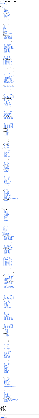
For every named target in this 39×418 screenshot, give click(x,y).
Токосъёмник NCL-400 (6, 142)
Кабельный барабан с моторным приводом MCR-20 (9, 287)
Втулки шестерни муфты (6, 16)
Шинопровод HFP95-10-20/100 (7, 57)
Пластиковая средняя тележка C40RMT (8, 113)
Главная (2, 7)
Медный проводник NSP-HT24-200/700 (8, 284)
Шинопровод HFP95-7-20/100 (7, 53)
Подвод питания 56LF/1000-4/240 (7, 157)
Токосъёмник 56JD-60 (6, 129)
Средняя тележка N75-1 (6, 305)
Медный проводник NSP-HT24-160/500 (8, 283)
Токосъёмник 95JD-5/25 (6, 133)
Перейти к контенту (2, 0)
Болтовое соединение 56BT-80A (7, 152)
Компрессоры (4, 29)
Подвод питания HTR (6, 196)
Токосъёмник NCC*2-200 (6, 145)
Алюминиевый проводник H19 (7, 72)
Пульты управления (6, 25)
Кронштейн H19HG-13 (6, 172)
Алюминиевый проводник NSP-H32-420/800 (8, 77)
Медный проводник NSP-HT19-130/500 (8, 271)
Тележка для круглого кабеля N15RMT (7, 104)
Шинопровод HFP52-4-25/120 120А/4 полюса (8, 44)
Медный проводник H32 (6, 74)
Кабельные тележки (6, 225)
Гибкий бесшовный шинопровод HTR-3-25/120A (7, 62)
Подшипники (5, 217)
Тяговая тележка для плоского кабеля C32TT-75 (8, 308)
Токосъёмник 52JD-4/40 (6, 332)
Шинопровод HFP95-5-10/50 (7, 49)
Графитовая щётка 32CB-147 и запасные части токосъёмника (9, 177)
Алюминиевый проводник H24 (7, 273)
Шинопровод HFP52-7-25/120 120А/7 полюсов (8, 247)
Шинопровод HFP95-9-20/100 (7, 256)
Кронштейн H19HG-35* (6, 373)
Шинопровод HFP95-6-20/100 (7, 252)
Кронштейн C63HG (6, 202)
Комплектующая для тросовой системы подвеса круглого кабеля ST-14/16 (11, 399)
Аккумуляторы (5, 219)
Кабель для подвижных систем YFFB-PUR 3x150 (8, 126)
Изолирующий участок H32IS (7, 385)
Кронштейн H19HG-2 (6, 171)
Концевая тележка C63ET (6, 316)
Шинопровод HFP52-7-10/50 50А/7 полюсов (8, 45)
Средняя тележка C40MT (6, 313)
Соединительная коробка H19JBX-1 (7, 173)
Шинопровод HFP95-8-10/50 (7, 254)
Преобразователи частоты (6, 214)
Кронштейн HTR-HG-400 (6, 393)
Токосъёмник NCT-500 (6, 143)
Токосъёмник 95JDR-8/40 (6, 339)
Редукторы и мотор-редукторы (7, 14)
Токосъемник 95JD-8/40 (6, 335)
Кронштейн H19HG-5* (6, 372)
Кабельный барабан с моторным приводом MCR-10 (9, 86)
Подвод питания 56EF (6, 154)
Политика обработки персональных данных (7, 233)
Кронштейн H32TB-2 (6, 180)
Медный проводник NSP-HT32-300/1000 (8, 79)
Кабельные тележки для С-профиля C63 (8, 114)
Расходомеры (4, 30)
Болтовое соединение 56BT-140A (7, 153)
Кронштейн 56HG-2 (6, 162)
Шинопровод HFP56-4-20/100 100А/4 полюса (8, 239)
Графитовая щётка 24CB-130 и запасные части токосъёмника (9, 386)
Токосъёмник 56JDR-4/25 (6, 130)
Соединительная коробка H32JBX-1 (7, 381)
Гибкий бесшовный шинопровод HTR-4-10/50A (7, 264)
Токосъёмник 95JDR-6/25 (6, 338)
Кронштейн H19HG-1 (6, 371)
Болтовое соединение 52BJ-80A (7, 363)
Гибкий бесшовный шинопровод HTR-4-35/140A (7, 266)
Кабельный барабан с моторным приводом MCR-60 (9, 87)
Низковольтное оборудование (7, 210)
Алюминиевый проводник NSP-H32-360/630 (8, 277)
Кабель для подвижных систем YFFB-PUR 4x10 (8, 122)
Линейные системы (6, 215)
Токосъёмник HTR (6, 146)
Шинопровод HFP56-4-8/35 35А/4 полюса (8, 237)
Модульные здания (5, 230)
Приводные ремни (6, 22)
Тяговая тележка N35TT (6, 101)
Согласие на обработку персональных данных (7, 33)
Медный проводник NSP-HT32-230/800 (8, 279)
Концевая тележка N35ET (6, 303)
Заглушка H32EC (6, 184)
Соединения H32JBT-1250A (7, 183)
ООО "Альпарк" (3, 8)
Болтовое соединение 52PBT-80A (7, 163)
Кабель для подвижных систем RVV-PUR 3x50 (8, 118)
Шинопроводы (4, 227)
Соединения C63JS (6, 403)
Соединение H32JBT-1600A (7, 384)
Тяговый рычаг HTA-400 (6, 178)
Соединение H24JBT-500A (6, 188)
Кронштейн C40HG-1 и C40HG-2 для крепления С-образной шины (10, 400)
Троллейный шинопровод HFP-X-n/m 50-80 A (7, 259)
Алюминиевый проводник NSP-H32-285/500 (8, 76)
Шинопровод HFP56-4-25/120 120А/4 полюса (8, 39)
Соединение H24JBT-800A (6, 389)
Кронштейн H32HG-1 (6, 380)
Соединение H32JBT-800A (6, 182)
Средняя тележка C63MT (6, 115)
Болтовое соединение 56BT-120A (7, 353)
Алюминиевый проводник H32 (7, 73)
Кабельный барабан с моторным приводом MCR (8, 286)
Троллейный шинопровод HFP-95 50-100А (8, 249)
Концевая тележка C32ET (6, 109)
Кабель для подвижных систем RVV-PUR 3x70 (8, 319)
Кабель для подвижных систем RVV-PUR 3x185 (8, 321)
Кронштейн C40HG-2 (6, 401)
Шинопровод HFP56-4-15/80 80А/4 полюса (8, 38)
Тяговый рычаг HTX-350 (6, 170)
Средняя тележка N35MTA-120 (7, 100)
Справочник (3, 232)
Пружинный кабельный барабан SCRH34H (8, 93)
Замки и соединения (6, 20)
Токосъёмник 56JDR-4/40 (6, 331)
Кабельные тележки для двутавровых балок (8, 99)
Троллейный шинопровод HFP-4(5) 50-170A (7, 258)
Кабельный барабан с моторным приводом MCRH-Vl (9, 96)
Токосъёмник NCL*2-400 (6, 343)
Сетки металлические (6, 223)
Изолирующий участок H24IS (7, 390)
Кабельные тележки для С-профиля (7, 307)
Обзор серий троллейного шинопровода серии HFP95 (9, 48)
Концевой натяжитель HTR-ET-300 (7, 194)
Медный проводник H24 (6, 274)
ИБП (4, 218)
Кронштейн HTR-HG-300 (6, 192)
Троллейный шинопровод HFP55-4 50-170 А (7, 58)
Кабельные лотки (6, 211)
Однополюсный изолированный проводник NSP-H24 (9, 81)
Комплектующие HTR (6, 391)
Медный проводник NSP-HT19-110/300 (8, 70)
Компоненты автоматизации (7, 15)
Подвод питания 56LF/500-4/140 (7, 357)
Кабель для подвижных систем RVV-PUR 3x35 (8, 318)
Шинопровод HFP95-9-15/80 (7, 55)
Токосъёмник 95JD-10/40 (6, 336)
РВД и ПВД (4, 27)
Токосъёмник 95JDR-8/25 (6, 138)
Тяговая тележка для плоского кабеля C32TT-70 (8, 309)
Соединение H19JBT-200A (6, 174)
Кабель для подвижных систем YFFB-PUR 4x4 (8, 121)
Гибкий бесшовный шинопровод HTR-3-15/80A (7, 61)
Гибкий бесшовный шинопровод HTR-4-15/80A (7, 64)
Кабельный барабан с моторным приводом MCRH (9, 296)
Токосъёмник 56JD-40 (6, 329)
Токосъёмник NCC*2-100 (6, 140)
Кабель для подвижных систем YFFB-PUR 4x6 (8, 322)
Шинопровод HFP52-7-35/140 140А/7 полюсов (8, 47)
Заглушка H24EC (6, 189)
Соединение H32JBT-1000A (7, 383)
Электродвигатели (6, 216)
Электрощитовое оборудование (7, 213)
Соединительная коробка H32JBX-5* (7, 181)
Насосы (4, 228)
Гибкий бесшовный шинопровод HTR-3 (7, 60)
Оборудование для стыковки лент (7, 23)
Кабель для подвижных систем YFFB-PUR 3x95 (8, 125)
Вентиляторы (4, 28)
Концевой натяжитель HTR (6, 394)
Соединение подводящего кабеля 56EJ (7, 355)
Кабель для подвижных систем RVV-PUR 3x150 (8, 120)
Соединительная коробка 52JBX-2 (7, 161)
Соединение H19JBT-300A (6, 375)
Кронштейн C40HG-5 (6, 201)
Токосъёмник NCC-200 (6, 345)
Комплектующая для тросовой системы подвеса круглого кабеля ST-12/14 (11, 198)
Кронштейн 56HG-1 (6, 362)
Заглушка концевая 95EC (6, 168)
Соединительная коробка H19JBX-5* (7, 374)
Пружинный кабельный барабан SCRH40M (8, 295)
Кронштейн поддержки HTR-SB (7, 396)
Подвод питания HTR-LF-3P (7, 397)
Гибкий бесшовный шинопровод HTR (6, 260)
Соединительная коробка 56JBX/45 (7, 150)
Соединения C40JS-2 (6, 402)
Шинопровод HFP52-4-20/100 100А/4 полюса (8, 244)
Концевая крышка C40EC (6, 314)
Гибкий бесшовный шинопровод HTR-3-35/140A (7, 263)
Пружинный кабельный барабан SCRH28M (8, 293)
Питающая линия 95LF (6, 166)
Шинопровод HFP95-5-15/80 (7, 250)
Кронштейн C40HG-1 (6, 200)
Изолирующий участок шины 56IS (7, 358)
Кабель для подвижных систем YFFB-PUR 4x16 (8, 323)
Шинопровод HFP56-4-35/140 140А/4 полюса (8, 240)
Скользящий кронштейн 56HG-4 (7, 352)
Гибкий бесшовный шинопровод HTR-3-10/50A (7, 261)
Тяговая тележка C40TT (6, 112)
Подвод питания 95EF (6, 369)
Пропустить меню (2, 5)
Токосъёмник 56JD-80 (6, 330)
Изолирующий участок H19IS (7, 176)
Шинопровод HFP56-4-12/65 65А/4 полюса (8, 238)
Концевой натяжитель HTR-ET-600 (7, 195)
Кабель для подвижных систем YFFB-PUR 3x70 (8, 325)
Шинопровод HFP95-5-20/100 (7, 50)
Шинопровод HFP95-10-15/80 (7, 257)
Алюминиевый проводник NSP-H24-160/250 (8, 282)
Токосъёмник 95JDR (6, 136)
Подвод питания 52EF (6, 365)
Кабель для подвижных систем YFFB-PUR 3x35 (8, 324)
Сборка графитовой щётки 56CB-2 (7, 350)
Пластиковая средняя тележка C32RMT (8, 111)
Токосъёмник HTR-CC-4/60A (7, 147)
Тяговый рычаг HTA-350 (6, 379)
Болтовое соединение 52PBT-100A (7, 364)
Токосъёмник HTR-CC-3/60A (7, 347)
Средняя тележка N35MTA (6, 300)
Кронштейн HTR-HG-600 (6, 193)
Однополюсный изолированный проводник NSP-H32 (9, 75)
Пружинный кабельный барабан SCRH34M (8, 294)
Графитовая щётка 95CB (6, 368)
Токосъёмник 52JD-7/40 (6, 132)
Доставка (2, 404)
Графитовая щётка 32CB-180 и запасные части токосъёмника (9, 378)
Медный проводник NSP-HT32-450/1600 (8, 80)
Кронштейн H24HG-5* (6, 387)
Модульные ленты (6, 221)
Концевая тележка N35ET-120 (7, 103)
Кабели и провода (6, 10)
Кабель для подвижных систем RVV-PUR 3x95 (8, 119)
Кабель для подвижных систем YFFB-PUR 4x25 (8, 123)
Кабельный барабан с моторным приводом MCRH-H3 (9, 97)
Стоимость (2, 204)
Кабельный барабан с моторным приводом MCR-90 (9, 288)
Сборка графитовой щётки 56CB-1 (7, 149)
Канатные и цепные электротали (7, 26)
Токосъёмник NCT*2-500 (6, 344)
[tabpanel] (19, 406)
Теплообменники (5, 229)
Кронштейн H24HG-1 (6, 186)
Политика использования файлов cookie (7, 234)
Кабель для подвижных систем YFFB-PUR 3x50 (8, 124)
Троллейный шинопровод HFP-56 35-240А (8, 36)
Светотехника (5, 11)
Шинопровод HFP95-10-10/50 (7, 56)
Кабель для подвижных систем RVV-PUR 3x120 (8, 320)
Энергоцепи (4, 231)
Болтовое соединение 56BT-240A (7, 354)
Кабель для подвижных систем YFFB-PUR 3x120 (8, 326)
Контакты (2, 405)
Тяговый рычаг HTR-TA (6, 191)
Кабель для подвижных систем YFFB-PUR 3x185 (8, 327)
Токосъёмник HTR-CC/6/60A (7, 348)
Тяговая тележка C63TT (6, 315)
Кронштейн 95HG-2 (6, 167)
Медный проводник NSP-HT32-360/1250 (8, 280)
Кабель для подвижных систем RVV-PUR (8, 317)
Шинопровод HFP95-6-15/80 (7, 51)
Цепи (4, 222)
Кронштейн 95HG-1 (6, 367)
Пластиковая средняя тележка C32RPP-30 (8, 311)
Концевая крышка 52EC (6, 164)
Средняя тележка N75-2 (6, 105)
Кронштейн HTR (6, 392)
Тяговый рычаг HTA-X (6, 179)
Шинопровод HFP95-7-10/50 (7, 52)
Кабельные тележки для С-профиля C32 (8, 107)
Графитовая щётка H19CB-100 (7, 370)
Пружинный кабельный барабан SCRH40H (8, 94)
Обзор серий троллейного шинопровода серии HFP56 (9, 236)
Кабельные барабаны (6, 226)
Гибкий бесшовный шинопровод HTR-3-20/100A (7, 262)
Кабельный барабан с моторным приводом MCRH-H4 (9, 298)
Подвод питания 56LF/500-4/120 (7, 156)
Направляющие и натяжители (7, 21)
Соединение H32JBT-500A (6, 382)
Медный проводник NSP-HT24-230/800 (8, 84)
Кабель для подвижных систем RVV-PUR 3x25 (8, 117)
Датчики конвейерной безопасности (7, 224)
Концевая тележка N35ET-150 (7, 304)
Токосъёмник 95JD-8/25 (6, 134)
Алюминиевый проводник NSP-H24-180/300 (8, 82)
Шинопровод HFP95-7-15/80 (7, 253)
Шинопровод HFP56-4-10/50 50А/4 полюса (8, 37)
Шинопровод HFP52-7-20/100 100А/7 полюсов (8, 46)
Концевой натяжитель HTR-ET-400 (7, 395)
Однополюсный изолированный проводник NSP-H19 (9, 269)
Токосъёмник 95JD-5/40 (6, 334)
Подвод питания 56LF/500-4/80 (7, 356)
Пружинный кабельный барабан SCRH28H (8, 92)
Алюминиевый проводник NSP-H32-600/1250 (8, 78)
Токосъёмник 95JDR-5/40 (6, 137)
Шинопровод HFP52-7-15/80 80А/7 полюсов (8, 246)
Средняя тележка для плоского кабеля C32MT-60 (8, 310)
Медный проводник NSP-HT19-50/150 (7, 270)
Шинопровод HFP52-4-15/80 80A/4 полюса (8, 43)
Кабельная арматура (6, 212)
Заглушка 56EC (5, 155)
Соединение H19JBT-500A (6, 175)
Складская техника (5, 31)
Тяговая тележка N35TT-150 (7, 102)
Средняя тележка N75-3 (6, 306)
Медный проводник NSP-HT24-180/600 (8, 83)
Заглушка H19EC (6, 376)
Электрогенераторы (6, 18)
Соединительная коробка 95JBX (7, 366)
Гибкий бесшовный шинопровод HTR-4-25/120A (7, 65)
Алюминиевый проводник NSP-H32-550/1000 (8, 278)
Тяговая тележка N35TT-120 (7, 302)
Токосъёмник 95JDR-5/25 (6, 337)
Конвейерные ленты (6, 220)
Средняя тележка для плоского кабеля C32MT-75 (8, 108)
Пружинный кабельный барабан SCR (7, 290)
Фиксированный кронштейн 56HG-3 (7, 151)
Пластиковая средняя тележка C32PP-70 (8, 110)
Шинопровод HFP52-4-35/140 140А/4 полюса (8, 245)
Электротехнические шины (6, 12)
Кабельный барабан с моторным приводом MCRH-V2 (9, 297)
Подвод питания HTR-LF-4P (7, 197)
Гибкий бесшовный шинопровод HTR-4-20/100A (7, 265)
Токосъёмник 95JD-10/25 (6, 135)
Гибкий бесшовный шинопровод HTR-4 (7, 63)
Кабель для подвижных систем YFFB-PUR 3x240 (8, 127)
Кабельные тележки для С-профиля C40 (8, 312)
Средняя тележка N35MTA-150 (7, 301)
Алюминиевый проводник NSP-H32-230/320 (8, 276)
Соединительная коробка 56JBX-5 (7, 351)
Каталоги (2, 203)
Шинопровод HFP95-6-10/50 (7, 251)
